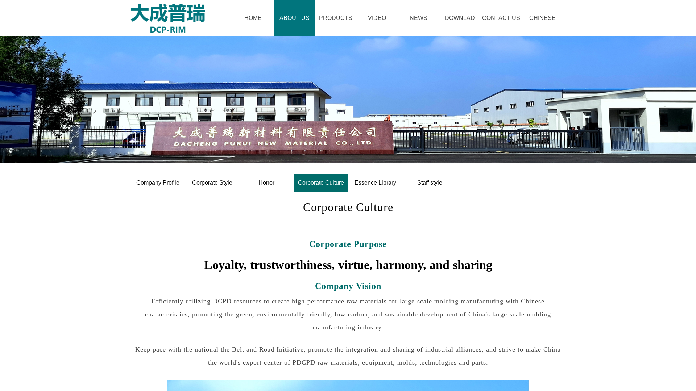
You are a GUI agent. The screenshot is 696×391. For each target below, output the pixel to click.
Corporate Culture (321, 183)
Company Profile (157, 183)
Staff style (429, 183)
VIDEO (377, 18)
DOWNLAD (460, 18)
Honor (266, 183)
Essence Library (375, 183)
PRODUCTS (335, 18)
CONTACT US (501, 18)
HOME (253, 18)
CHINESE (542, 18)
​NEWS (418, 18)
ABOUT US (294, 18)
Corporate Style (212, 183)
